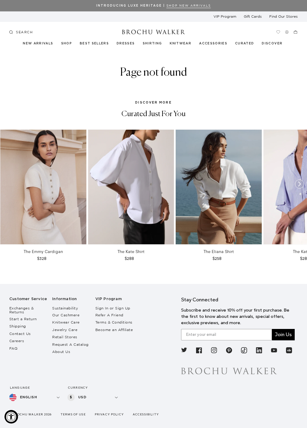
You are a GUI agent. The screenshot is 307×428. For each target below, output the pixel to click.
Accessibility (146, 414)
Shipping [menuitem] (17, 326)
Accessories (213, 43)
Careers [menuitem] (16, 341)
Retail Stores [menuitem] (64, 337)
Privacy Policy (109, 414)
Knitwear (181, 43)
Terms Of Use (73, 414)
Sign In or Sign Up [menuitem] (112, 308)
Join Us (283, 334)
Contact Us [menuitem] (20, 334)
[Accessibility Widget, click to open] (11, 416)
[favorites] (278, 32)
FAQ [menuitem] (13, 348)
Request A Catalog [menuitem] (70, 344)
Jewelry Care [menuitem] (64, 330)
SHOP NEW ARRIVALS (188, 5)
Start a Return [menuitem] (23, 319)
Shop (66, 43)
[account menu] (287, 32)
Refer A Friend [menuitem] (109, 315)
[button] (247, 44)
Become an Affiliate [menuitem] (114, 330)
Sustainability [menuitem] (65, 308)
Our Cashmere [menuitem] (65, 315)
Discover (272, 43)
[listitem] (184, 351)
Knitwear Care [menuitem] (66, 322)
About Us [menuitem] (61, 352)
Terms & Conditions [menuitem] (114, 322)
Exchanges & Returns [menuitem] (21, 310)
